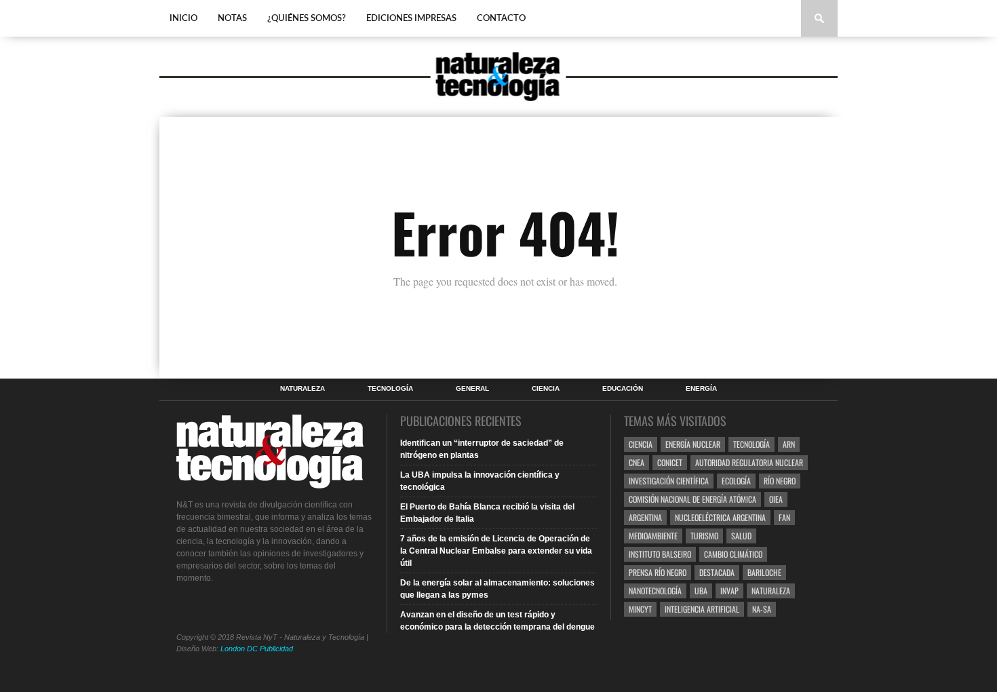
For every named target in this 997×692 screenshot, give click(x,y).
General (472, 388)
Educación (622, 388)
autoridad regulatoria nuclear (749, 462)
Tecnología (390, 388)
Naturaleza (302, 388)
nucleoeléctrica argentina (720, 517)
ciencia (640, 444)
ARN (789, 444)
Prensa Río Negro (657, 572)
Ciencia (546, 388)
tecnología (751, 444)
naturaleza (770, 590)
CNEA (636, 462)
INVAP (729, 590)
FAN (784, 517)
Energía (701, 388)
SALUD (741, 535)
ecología (736, 480)
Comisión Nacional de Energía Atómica (692, 499)
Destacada (717, 572)
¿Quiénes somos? (306, 18)
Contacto (501, 18)
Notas (232, 18)
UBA (701, 590)
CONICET (669, 462)
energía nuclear (692, 444)
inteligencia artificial (702, 609)
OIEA (776, 499)
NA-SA (761, 609)
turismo (704, 535)
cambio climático (733, 554)
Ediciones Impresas (411, 18)
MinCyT (640, 609)
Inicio (183, 18)
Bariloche (764, 572)
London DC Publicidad (256, 649)
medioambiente (653, 535)
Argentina (645, 517)
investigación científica (669, 480)
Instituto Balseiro (660, 554)
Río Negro (780, 480)
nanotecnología (655, 590)
